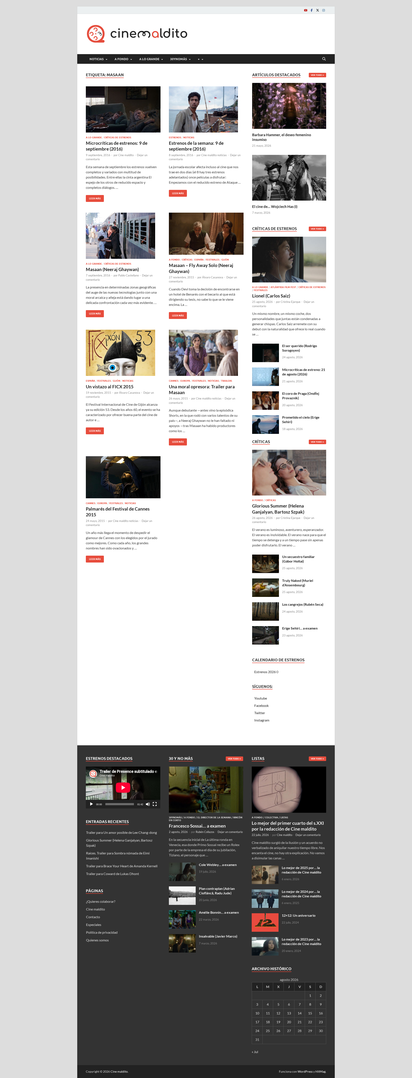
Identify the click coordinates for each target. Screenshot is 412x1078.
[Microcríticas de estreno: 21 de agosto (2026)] (265, 370)
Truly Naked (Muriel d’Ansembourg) (297, 582)
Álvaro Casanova (212, 277)
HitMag (320, 1071)
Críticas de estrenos (117, 137)
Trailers (226, 380)
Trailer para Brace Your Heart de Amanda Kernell (122, 866)
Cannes (173, 380)
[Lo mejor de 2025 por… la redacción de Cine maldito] (265, 868)
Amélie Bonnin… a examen (219, 912)
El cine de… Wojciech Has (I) (274, 206)
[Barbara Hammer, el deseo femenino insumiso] (289, 105)
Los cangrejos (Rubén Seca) (302, 604)
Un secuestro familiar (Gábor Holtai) (298, 559)
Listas (284, 817)
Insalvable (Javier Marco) (218, 936)
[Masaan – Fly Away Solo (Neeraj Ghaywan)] (206, 234)
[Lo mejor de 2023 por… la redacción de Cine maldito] (265, 940)
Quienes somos (97, 940)
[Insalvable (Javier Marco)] (182, 937)
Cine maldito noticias (214, 155)
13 (289, 1013)
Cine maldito (126, 155)
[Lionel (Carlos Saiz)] (289, 261)
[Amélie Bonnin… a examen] (182, 913)
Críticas (187, 259)
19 (278, 1022)
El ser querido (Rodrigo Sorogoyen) (299, 348)
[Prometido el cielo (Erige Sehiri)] (265, 418)
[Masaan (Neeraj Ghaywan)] (123, 236)
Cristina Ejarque (290, 301)
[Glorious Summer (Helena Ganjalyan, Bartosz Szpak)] (289, 474)
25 (268, 1031)
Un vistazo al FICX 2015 (109, 386)
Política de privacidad (102, 932)
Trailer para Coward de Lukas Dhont (112, 874)
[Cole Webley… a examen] (182, 865)
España (199, 259)
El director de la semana (214, 817)
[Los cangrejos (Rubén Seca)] (265, 605)
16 (321, 1013)
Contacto (93, 917)
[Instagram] (323, 10)
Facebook (261, 705)
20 (289, 1022)
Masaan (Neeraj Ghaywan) (112, 269)
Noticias (96, 59)
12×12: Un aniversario (298, 915)
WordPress (305, 1071)
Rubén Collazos (205, 832)
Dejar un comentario (230, 832)
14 (299, 1013)
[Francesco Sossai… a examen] (206, 769)
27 (289, 1031)
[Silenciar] (148, 804)
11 (268, 1013)
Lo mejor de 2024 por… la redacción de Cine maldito (301, 893)
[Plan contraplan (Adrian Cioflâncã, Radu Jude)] (182, 889)
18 (268, 1022)
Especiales (93, 924)
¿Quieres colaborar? (100, 901)
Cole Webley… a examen (218, 865)
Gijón (225, 259)
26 (278, 1031)
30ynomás (178, 59)
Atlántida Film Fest (283, 287)
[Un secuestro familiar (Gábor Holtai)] (265, 557)
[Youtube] (305, 10)
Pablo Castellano (128, 275)
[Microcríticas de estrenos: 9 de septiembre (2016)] (123, 109)
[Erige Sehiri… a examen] (265, 629)
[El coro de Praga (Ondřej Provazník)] (265, 394)
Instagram (261, 720)
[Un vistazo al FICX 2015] (123, 353)
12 (278, 1013)
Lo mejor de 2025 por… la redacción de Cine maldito (301, 870)
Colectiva (271, 817)
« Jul (255, 1052)
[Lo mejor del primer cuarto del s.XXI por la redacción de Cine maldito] (289, 769)
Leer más (93, 197)
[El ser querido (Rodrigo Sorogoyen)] (265, 346)
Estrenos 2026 (265, 672)
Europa (185, 380)
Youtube (260, 698)
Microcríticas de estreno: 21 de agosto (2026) (303, 371)
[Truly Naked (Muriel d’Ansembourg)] (265, 581)
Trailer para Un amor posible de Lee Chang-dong (121, 832)
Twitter (259, 713)
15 (310, 1013)
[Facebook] (311, 10)
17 (257, 1022)
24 (257, 1031)
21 (299, 1022)
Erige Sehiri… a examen (300, 628)
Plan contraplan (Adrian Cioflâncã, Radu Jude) (217, 890)
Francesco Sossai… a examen (197, 825)
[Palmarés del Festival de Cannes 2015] (123, 477)
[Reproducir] (91, 804)
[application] (123, 787)
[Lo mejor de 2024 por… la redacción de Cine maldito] (265, 892)
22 (310, 1022)
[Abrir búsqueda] (324, 59)
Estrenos (175, 137)
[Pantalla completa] (155, 804)
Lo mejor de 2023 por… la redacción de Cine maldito (301, 941)
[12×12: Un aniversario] (265, 916)
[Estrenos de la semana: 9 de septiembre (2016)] (206, 109)
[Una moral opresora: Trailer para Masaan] (206, 353)
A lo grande (149, 59)
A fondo (121, 59)
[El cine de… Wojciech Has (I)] (289, 177)
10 (257, 1013)
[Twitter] (317, 10)
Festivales (212, 259)
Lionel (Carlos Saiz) (271, 295)
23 (321, 1022)
